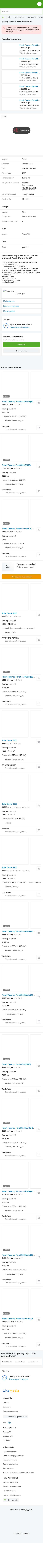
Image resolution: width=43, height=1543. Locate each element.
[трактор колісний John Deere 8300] (21, 851)
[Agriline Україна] (15, 4)
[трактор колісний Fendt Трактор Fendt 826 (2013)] (21, 448)
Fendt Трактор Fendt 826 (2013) (16, 465)
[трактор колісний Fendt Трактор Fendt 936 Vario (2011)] (21, 1238)
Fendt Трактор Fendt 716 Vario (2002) (19, 677)
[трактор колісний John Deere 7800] (21, 724)
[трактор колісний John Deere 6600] (21, 597)
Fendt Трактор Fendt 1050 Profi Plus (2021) (21, 1319)
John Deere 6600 (9, 613)
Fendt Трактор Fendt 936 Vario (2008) (19, 931)
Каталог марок (8, 1468)
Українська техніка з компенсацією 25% (18, 1472)
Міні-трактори (8, 301)
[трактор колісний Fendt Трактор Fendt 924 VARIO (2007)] (21, 1111)
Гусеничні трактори (11, 306)
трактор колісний (29, 168)
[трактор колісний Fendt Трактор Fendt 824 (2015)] (21, 1047)
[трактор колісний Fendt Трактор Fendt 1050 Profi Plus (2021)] (21, 1302)
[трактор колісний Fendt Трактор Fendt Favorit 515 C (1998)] (21, 512)
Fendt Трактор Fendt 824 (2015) (16, 1064)
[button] (39, 4)
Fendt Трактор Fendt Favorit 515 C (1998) (20, 529)
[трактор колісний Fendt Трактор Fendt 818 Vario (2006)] (21, 385)
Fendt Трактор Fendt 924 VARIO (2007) (19, 1128)
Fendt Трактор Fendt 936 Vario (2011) (19, 1255)
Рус (9, 1422)
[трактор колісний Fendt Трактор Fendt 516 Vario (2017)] (21, 978)
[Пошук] (39, 11)
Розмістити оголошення (21, 577)
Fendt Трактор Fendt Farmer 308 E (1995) (29, 45)
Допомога (7, 1407)
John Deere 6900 (9, 804)
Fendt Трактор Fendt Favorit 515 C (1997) (29, 59)
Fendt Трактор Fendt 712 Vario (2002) (29, 73)
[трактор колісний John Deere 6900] (21, 787)
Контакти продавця (10, 1411)
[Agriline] (9, 17)
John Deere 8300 (9, 868)
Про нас (6, 1403)
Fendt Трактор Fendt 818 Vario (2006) (19, 402)
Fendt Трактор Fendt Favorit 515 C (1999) (29, 86)
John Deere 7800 (9, 740)
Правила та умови (10, 1451)
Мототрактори (9, 311)
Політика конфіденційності (13, 1456)
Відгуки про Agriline (10, 1464)
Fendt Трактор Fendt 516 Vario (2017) (19, 995)
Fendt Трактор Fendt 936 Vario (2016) (19, 1191)
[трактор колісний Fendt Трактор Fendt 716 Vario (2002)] (21, 660)
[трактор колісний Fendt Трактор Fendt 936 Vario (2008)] (21, 915)
